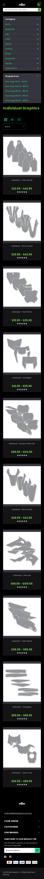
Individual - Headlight (22, 377)
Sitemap (6, 874)
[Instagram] (10, 857)
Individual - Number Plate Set (22, 443)
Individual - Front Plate (22, 312)
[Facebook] (5, 857)
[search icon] (39, 9)
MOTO (8, 24)
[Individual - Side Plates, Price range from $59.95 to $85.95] (22, 617)
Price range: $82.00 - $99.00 (16, 96)
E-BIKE (7, 39)
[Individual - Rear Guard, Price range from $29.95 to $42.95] (22, 485)
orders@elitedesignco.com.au (18, 813)
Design (8, 53)
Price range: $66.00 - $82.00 (16, 91)
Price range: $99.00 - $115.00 (16, 100)
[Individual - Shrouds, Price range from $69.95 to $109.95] (22, 551)
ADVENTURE (9, 29)
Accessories (10, 58)
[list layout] (12, 119)
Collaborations (11, 68)
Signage (8, 63)
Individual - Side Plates (22, 641)
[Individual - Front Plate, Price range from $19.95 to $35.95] (22, 287)
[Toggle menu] (6, 4)
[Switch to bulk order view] (19, 119)
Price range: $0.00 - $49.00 (16, 81)
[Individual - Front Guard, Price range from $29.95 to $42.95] (22, 222)
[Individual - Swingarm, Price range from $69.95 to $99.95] (22, 682)
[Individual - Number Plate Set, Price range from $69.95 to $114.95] (22, 419)
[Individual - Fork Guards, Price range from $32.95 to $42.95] (22, 156)
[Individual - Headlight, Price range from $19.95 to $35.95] (22, 353)
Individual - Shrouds (22, 575)
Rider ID (8, 44)
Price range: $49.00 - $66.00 (16, 86)
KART (7, 34)
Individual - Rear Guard (22, 509)
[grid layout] (5, 119)
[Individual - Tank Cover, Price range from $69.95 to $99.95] (22, 748)
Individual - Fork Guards (22, 180)
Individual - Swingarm (21, 707)
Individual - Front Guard (22, 246)
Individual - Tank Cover (22, 772)
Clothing (8, 49)
